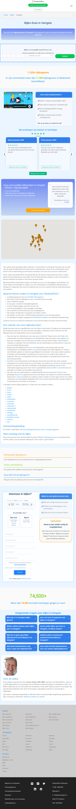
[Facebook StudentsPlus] (38, 783)
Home (6, 15)
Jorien (59, 372)
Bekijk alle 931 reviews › (38, 173)
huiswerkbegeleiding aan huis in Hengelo (37, 429)
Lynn (30, 347)
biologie (10, 413)
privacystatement (20, 564)
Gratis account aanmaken (38, 5)
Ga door (19, 572)
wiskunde (10, 404)
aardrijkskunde (12, 415)
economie (10, 401)
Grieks (9, 395)
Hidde (62, 336)
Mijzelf (26, 520)
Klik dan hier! (26, 578)
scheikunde (11, 410)
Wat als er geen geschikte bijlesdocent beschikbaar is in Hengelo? (19, 637)
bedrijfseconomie (13, 417)
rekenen (10, 419)
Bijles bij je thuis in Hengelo (15, 193)
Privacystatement (10, 787)
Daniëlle (10, 361)
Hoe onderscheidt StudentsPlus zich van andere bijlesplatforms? (54, 647)
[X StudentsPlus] (44, 783)
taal (8, 422)
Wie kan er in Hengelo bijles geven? (18, 619)
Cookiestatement (10, 803)
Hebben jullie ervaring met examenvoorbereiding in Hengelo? (51, 637)
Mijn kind (13, 521)
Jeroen (68, 682)
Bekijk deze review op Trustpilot (17, 167)
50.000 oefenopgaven (36, 297)
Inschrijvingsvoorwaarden (13, 791)
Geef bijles (38, 9)
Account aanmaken (38, 210)
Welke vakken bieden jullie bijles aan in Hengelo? (20, 627)
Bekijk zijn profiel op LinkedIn (34, 697)
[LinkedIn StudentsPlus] (35, 789)
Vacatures (8, 795)
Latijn (9, 397)
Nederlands (11, 399)
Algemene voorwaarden (12, 783)
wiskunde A (11, 406)
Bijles (12, 15)
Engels (9, 388)
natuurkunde (11, 408)
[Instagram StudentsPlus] (32, 783)
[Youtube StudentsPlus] (41, 789)
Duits (9, 392)
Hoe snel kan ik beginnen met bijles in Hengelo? (52, 619)
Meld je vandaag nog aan (47, 437)
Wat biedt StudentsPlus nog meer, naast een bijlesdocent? (19, 647)
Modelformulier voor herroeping (15, 799)
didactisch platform (41, 317)
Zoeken (65, 56)
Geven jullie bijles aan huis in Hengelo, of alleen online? (52, 627)
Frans (9, 390)
